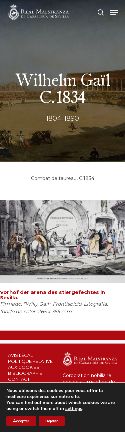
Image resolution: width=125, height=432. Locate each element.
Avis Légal (20, 355)
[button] (114, 12)
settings (73, 409)
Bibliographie (25, 373)
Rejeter (51, 421)
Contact (19, 379)
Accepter (21, 421)
